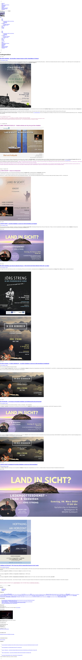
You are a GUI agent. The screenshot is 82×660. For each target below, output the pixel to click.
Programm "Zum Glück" (21, 596)
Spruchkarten (5, 34)
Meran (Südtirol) (8, 595)
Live (2, 38)
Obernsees (30, 595)
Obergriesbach (27, 595)
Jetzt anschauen (18, 607)
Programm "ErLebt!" (54, 595)
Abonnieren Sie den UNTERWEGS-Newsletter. (7, 634)
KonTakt (3, 39)
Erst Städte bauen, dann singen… (34, 582)
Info (2, 31)
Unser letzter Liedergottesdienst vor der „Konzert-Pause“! (9, 603)
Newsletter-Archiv (5, 37)
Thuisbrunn (56, 596)
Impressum (3, 41)
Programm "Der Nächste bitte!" (47, 595)
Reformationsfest (27, 596)
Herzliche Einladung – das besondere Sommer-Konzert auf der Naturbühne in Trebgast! (19, 58)
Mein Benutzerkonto (4, 47)
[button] (1, 17)
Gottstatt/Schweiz (37, 594)
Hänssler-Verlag (49, 594)
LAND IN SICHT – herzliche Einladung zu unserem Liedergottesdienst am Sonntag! (18, 223)
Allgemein (3, 60)
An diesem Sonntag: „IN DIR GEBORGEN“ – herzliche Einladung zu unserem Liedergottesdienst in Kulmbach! (24, 363)
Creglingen (15, 594)
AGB (2, 42)
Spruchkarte (40, 596)
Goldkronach (33, 594)
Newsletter (3, 35)
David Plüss (24, 594)
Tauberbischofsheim (44, 596)
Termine (6, 60)
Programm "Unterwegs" (11, 596)
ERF (31, 594)
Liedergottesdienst (3, 595)
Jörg (1, 60)
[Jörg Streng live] (6, 618)
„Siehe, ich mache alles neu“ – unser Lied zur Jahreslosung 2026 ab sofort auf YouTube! (13, 602)
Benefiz (10, 594)
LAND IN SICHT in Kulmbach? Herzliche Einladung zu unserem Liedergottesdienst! (18, 464)
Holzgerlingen (44, 594)
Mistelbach (12, 595)
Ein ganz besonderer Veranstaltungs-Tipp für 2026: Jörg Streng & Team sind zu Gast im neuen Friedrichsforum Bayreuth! (18, 600)
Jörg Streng (61, 594)
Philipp (2, 466)
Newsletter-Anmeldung (6, 36)
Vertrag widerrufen (2, 639)
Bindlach (13, 594)
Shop (2, 32)
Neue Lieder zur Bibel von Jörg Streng (8, 33)
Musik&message (16, 595)
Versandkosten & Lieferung (5, 43)
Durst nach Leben (28, 594)
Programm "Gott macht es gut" (62, 595)
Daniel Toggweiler (19, 594)
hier (28, 582)
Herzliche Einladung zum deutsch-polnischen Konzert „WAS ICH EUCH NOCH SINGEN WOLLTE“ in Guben (24, 265)
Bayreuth (6, 594)
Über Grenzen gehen (62, 596)
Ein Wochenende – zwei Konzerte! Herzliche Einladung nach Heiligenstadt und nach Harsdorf (20, 401)
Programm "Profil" (70, 595)
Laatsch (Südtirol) (77, 594)
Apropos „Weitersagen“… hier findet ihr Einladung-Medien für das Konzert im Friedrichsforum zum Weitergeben (17, 601)
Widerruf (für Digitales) (5, 46)
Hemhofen (40, 594)
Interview (58, 594)
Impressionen (7, 567)
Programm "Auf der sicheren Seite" (38, 595)
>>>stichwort (2, 594)
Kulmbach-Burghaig (72, 594)
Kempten (65, 594)
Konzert (68, 594)
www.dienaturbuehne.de (36, 112)
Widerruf (3, 45)
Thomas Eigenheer (52, 596)
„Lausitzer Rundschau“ (16, 582)
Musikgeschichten (21, 595)
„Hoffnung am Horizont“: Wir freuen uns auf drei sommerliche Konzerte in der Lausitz (19, 565)
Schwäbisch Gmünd (35, 596)
